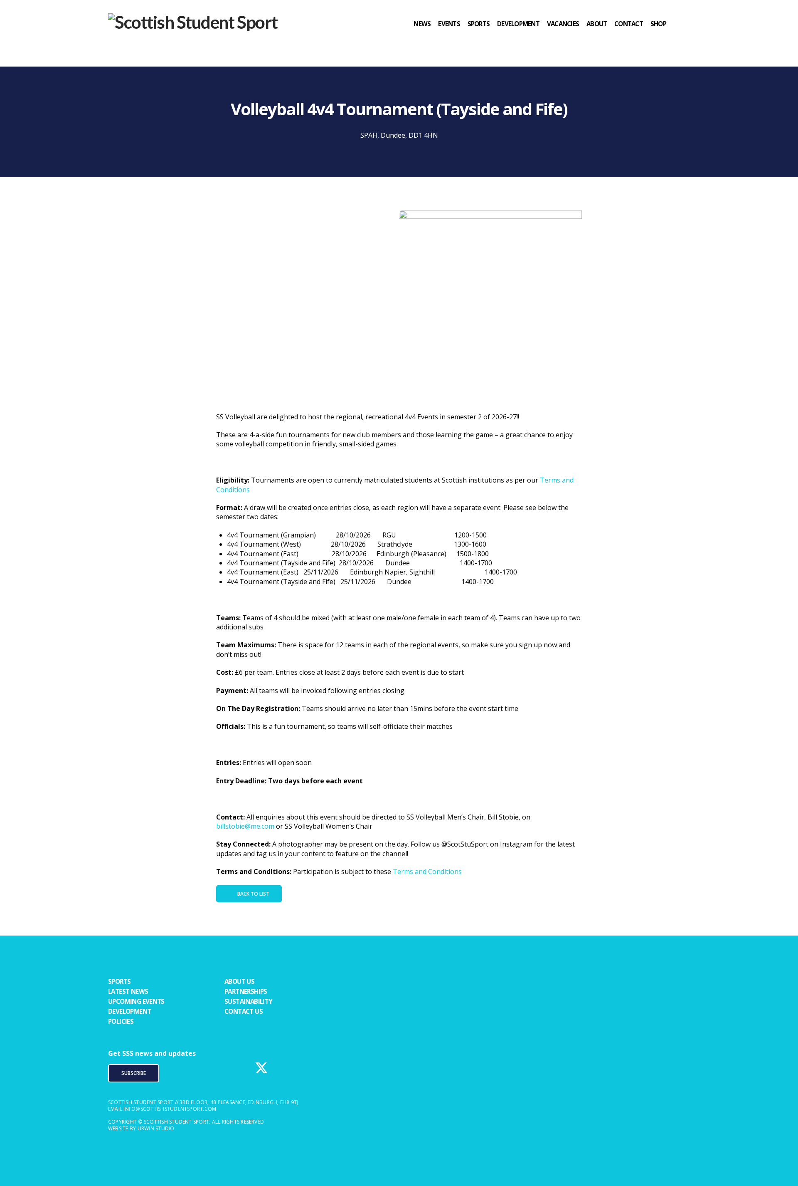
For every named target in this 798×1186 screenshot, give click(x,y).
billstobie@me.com (245, 826)
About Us (239, 981)
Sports (119, 981)
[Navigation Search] (682, 39)
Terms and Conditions (427, 871)
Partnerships (245, 991)
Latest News (128, 991)
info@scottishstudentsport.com (169, 1108)
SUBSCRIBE (133, 1073)
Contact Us (243, 1011)
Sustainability (248, 1001)
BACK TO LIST (253, 893)
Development (129, 1011)
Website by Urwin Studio (141, 1128)
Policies (120, 1021)
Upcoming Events (136, 1001)
